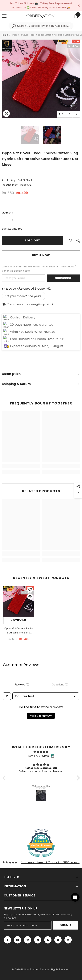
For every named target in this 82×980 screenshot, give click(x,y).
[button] (4, 778)
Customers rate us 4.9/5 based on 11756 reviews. (50, 862)
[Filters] (7, 696)
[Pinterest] (27, 939)
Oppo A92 (44, 289)
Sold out (32, 240)
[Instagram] (17, 939)
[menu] (4, 16)
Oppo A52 (29, 289)
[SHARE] (77, 240)
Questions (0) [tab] (60, 684)
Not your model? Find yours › (24, 296)
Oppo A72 (15, 289)
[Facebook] (7, 939)
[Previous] (69, 114)
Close (78, 5)
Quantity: (8, 212)
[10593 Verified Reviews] (41, 858)
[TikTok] (37, 939)
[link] (21, 466)
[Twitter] (68, 939)
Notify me (18, 620)
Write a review (41, 716)
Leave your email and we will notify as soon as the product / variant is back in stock (39, 268)
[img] (41, 752)
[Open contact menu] (75, 897)
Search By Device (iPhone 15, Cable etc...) (43, 25)
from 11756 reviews (39, 756)
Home (5, 34)
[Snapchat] (47, 939)
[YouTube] (58, 939)
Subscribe (63, 278)
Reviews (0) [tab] (22, 684)
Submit (66, 925)
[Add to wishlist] (69, 240)
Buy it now (41, 255)
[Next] (76, 114)
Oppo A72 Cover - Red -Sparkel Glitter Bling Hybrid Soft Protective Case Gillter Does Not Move (18, 631)
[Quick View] (30, 596)
